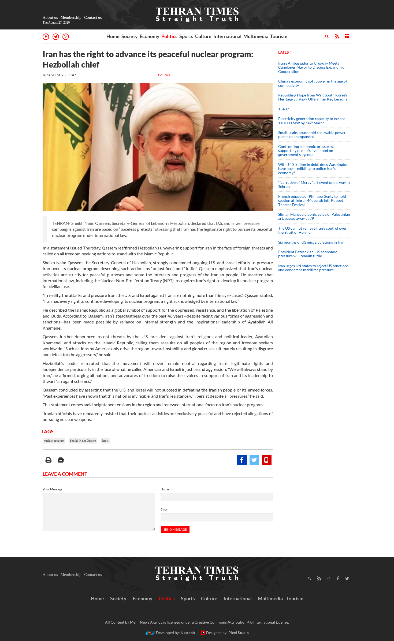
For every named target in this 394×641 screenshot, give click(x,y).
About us (50, 17)
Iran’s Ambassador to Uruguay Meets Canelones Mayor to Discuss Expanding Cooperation (311, 67)
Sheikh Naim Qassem (83, 440)
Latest (284, 52)
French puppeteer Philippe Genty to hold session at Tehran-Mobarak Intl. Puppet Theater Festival (312, 200)
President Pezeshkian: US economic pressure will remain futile (307, 253)
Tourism (278, 36)
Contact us (93, 17)
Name (165, 489)
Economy (149, 36)
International (227, 36)
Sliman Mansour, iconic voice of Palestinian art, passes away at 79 (314, 216)
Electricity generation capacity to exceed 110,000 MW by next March (311, 120)
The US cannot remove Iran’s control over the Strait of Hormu (312, 230)
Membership (71, 17)
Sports (186, 36)
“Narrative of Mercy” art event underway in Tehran (314, 184)
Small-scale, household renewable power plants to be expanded (312, 134)
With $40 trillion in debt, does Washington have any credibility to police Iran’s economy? (313, 168)
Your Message (52, 489)
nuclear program (54, 440)
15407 (283, 109)
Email (164, 509)
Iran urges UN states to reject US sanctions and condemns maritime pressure (313, 267)
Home (113, 36)
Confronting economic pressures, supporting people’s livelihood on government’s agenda (306, 150)
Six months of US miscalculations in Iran (311, 242)
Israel (105, 440)
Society (129, 36)
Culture (203, 36)
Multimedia (255, 36)
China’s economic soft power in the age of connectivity (312, 83)
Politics (169, 36)
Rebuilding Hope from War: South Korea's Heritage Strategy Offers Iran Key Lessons (313, 97)
